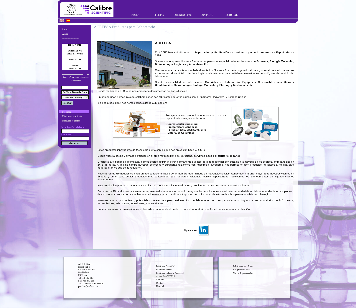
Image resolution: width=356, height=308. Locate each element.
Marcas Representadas (243, 273)
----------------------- (70, 38)
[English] (62, 20)
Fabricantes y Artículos (72, 116)
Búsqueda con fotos (71, 120)
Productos (66, 112)
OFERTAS (159, 15)
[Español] (68, 20)
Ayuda (65, 34)
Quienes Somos (183, 15)
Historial (231, 15)
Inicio (135, 15)
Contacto (207, 15)
